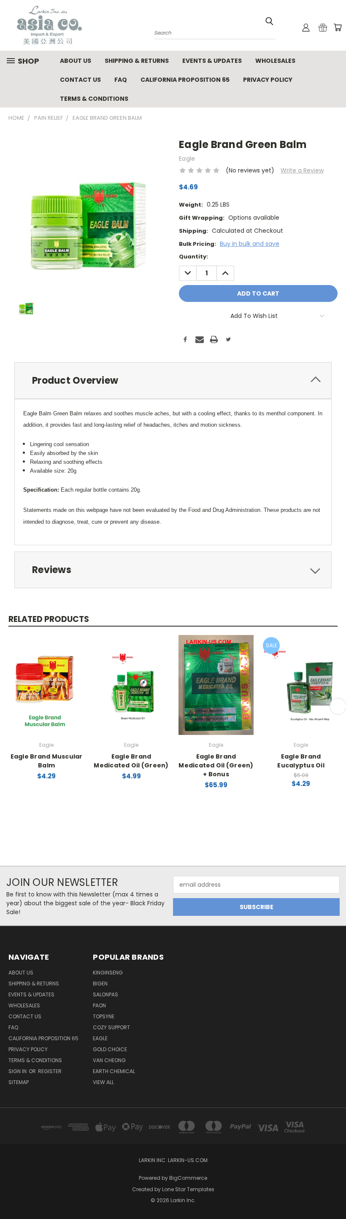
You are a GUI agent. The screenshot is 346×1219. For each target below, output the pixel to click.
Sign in (18, 1071)
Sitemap (18, 1082)
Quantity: (193, 257)
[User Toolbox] (306, 27)
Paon (99, 1005)
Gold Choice (110, 1049)
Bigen (100, 983)
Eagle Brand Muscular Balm (47, 761)
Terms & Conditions (94, 98)
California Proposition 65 (185, 79)
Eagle (100, 1038)
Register (50, 1071)
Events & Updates (212, 61)
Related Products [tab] (48, 619)
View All (103, 1082)
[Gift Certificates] (323, 27)
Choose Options (131, 683)
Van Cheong (109, 1060)
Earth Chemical (114, 1071)
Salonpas (105, 994)
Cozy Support (111, 1027)
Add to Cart (49, 683)
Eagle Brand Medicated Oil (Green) (131, 761)
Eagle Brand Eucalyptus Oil (300, 761)
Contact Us (80, 79)
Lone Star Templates (188, 1189)
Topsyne (103, 1016)
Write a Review (302, 170)
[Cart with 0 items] (337, 27)
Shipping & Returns (137, 61)
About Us (75, 61)
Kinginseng (108, 972)
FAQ (120, 79)
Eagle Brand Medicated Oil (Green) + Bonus (215, 765)
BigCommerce (188, 1177)
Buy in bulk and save (249, 243)
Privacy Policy (267, 79)
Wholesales (275, 61)
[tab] (173, 380)
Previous (333, 1192)
